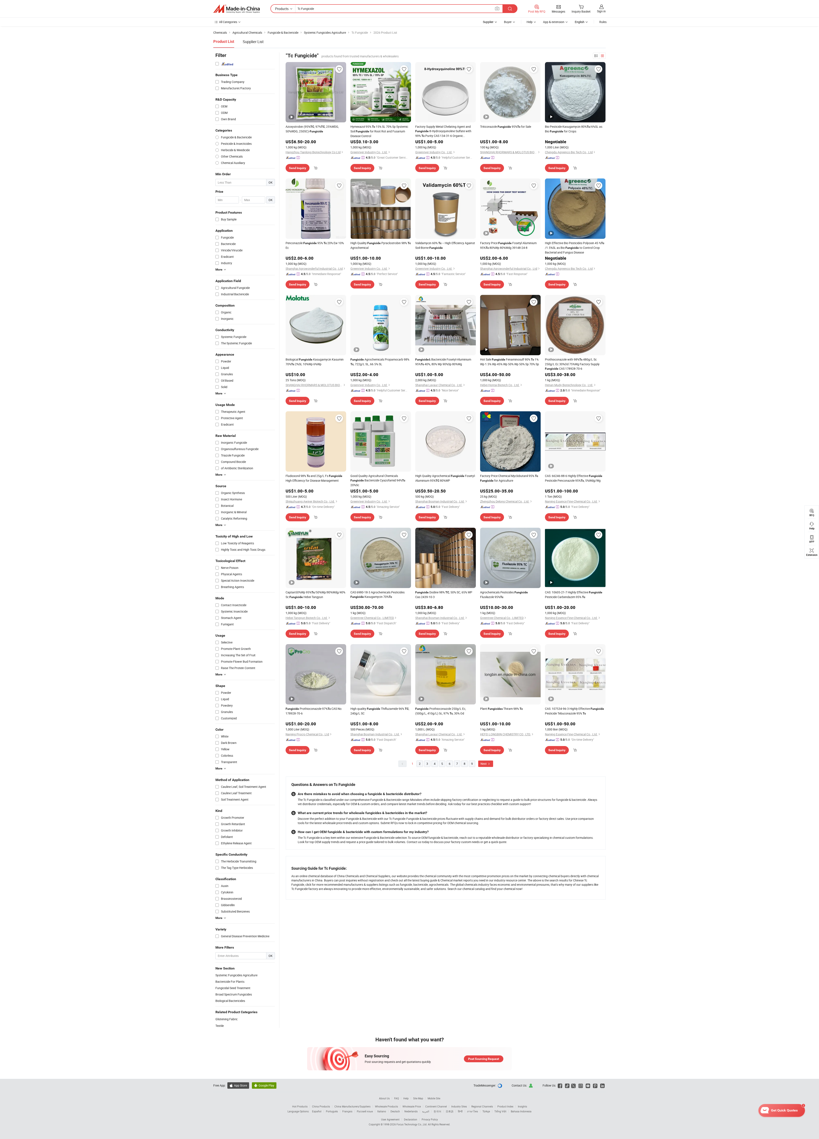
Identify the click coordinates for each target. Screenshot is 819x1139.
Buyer (508, 22)
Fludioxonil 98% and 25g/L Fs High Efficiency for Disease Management (314, 478)
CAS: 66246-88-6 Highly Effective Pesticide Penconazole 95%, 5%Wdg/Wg (573, 478)
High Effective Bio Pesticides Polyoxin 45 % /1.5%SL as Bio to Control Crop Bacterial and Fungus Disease (574, 247)
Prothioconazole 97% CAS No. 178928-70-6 (314, 711)
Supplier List (253, 41)
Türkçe (486, 1111)
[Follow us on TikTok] (567, 1085)
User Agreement (390, 1119)
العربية (425, 1111)
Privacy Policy (430, 1119)
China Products (321, 1106)
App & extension (553, 22)
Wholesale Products (386, 1106)
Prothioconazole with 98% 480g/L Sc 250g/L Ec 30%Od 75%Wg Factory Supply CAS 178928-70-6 (572, 364)
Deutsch (395, 1111)
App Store (238, 1085)
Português (332, 1111)
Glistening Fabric (226, 1019)
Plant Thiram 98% (501, 709)
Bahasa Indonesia (521, 1111)
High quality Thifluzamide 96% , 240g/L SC (379, 711)
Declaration (410, 1119)
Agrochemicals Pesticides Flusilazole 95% (504, 594)
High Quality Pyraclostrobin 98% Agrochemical (380, 245)
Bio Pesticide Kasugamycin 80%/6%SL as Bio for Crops (573, 129)
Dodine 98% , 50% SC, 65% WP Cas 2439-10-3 (443, 594)
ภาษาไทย (472, 1111)
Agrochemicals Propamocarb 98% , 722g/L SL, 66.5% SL (379, 361)
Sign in (601, 11)
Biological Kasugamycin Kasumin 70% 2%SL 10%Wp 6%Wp (315, 361)
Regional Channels (482, 1106)
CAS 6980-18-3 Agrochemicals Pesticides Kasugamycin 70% (377, 594)
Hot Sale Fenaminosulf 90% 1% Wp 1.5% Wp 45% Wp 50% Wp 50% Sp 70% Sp (509, 361)
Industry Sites (459, 1106)
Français (347, 1111)
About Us (384, 1098)
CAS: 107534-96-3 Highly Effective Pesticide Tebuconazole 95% (574, 711)
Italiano (381, 1111)
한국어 (437, 1111)
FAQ (396, 1098)
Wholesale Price (411, 1106)
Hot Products (300, 1106)
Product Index (505, 1106)
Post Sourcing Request (483, 1059)
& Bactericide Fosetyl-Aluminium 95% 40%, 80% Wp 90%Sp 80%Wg (443, 361)
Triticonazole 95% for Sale (505, 127)
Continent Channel (436, 1106)
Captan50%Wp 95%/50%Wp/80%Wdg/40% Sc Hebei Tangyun (315, 594)
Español (316, 1111)
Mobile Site (434, 1098)
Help (530, 22)
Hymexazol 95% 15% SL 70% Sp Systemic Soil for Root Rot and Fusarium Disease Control (379, 131)
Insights (522, 1106)
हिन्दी (460, 1111)
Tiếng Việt (500, 1111)
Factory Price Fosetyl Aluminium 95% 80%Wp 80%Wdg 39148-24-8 (508, 245)
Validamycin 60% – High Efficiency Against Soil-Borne (445, 245)
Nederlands (411, 1111)
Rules (603, 22)
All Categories (228, 22)
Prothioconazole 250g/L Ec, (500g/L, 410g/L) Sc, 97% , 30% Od (440, 711)
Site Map (418, 1098)
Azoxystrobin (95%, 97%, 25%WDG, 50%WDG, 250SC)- (312, 129)
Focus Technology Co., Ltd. (412, 1124)
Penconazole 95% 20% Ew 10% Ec (315, 245)
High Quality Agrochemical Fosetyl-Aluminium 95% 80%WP (445, 478)
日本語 (449, 1111)
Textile (219, 1026)
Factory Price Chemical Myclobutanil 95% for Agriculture (509, 478)
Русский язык (365, 1111)
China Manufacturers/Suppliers (352, 1106)
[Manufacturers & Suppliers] (236, 8)
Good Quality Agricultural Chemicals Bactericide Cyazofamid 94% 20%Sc (377, 480)
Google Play (264, 1085)
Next (484, 764)
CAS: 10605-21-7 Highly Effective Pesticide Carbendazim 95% (573, 594)
